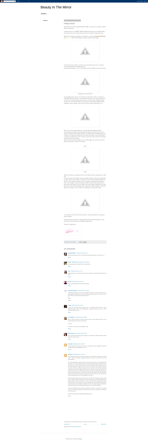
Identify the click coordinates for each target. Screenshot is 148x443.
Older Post (103, 424)
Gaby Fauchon (71, 333)
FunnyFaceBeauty (72, 290)
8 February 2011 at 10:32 (79, 354)
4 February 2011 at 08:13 (82, 253)
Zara (69, 271)
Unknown (70, 344)
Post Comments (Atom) (75, 426)
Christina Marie (71, 253)
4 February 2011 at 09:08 (83, 262)
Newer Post (67, 424)
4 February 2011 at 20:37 (77, 305)
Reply (69, 257)
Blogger (80, 438)
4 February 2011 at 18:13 (83, 290)
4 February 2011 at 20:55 (81, 317)
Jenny (69, 305)
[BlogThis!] (81, 242)
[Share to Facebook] (84, 242)
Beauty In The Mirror (56, 7)
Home (85, 424)
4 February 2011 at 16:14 (78, 281)
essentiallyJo (71, 317)
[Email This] (79, 242)
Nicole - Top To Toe (72, 262)
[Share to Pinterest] (86, 242)
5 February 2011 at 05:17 (81, 333)
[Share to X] (83, 242)
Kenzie (69, 281)
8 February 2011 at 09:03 (79, 344)
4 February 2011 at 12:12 (76, 271)
